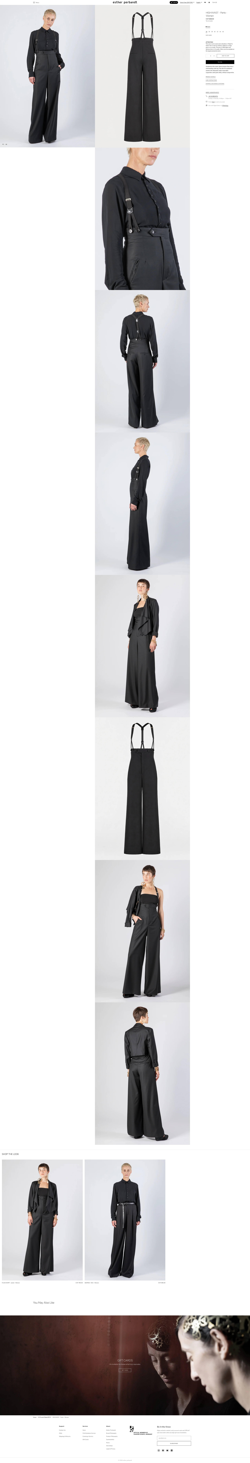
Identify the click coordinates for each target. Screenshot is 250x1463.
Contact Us (62, 1430)
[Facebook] (163, 1450)
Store (84, 1430)
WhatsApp (225, 105)
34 (206, 31)
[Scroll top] (247, 1460)
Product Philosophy (111, 1436)
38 (212, 31)
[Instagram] (158, 1450)
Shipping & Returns (64, 1436)
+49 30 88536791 (213, 96)
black (208, 27)
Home (34, 1417)
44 (220, 31)
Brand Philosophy (111, 1433)
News (108, 1443)
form (213, 102)
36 (209, 31)
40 (214, 31)
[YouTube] (167, 1450)
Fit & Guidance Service (89, 1433)
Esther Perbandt (111, 1430)
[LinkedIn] (171, 1450)
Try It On (220, 62)
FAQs (60, 1433)
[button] (205, 2)
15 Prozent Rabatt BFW (44, 1417)
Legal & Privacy (110, 1449)
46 (223, 31)
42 (217, 31)
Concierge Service (88, 1436)
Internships (109, 1446)
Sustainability (110, 1439)
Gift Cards (86, 1439)
